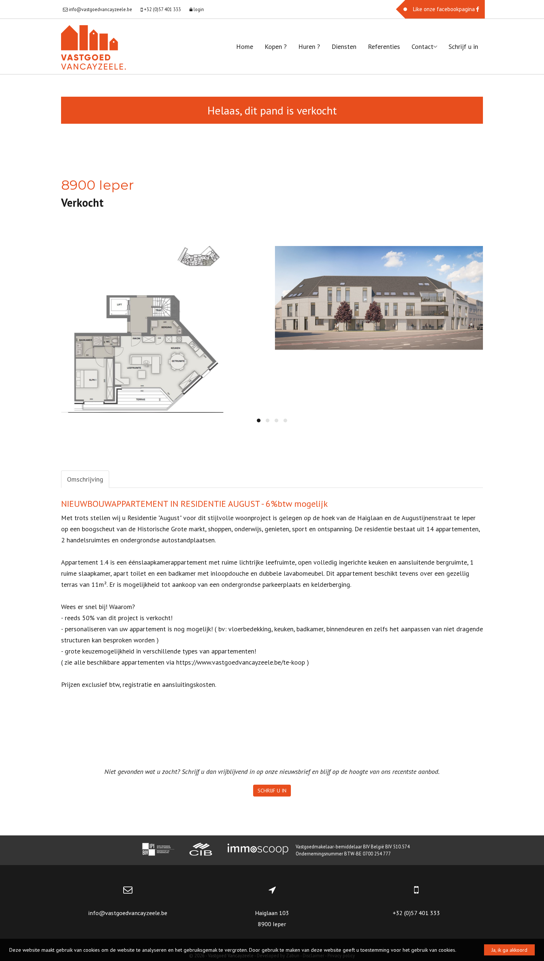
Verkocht (82, 202)
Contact (422, 46)
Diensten (344, 46)
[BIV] (158, 850)
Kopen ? (276, 46)
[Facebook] (440, 9)
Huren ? (309, 46)
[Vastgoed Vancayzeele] (93, 46)
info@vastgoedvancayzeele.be (127, 913)
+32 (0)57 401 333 (416, 913)
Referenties (384, 46)
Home (244, 46)
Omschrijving (85, 479)
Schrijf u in (463, 46)
